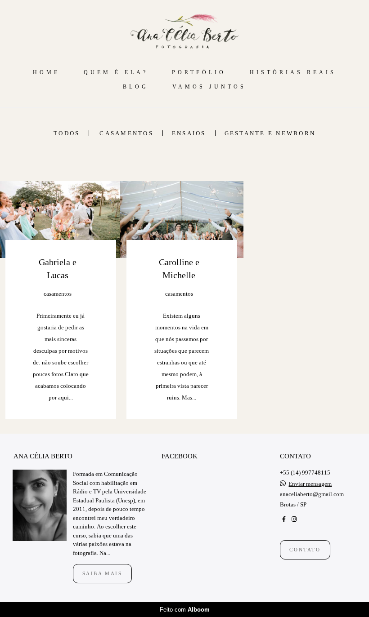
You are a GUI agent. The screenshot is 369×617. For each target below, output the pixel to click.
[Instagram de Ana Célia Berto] (294, 519)
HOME (46, 72)
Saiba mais (102, 573)
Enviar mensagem (310, 484)
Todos (67, 133)
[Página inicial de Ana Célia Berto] (184, 31)
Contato (304, 549)
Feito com (185, 609)
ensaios (189, 133)
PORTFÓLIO (199, 72)
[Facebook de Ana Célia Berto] (284, 519)
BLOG (135, 87)
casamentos (126, 133)
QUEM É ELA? (116, 72)
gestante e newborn (270, 133)
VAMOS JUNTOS (209, 87)
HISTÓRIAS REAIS (293, 72)
